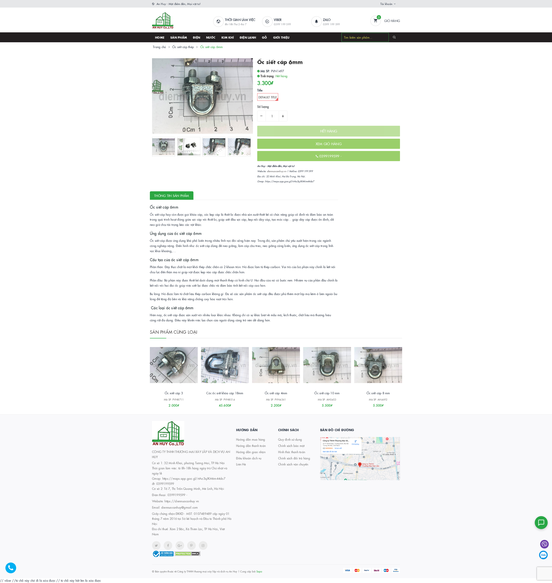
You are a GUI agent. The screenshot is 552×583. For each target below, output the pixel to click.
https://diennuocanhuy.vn (182, 501)
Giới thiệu (281, 37)
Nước (210, 37)
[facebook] (168, 545)
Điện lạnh (248, 37)
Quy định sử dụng (290, 439)
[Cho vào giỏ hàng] (168, 403)
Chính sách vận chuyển (293, 464)
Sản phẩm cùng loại (174, 332)
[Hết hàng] (270, 403)
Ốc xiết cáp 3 (174, 393)
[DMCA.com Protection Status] (187, 553)
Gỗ (264, 37)
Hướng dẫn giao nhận (250, 452)
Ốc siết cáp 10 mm (327, 393)
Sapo (259, 571)
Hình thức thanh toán (291, 452)
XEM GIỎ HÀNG (329, 143)
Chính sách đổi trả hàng (294, 458)
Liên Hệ (241, 464)
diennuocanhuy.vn (276, 171)
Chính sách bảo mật (291, 445)
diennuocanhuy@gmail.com (179, 507)
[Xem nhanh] (178, 403)
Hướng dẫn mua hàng (250, 439)
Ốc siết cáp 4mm (276, 393)
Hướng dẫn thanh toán (251, 445)
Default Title (268, 97)
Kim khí (227, 37)
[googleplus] (180, 545)
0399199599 (329, 156)
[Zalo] (543, 555)
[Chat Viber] (544, 544)
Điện (196, 37)
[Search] (394, 37)
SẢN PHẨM (178, 37)
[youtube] (191, 545)
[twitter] (156, 545)
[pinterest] (203, 545)
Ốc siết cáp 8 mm (378, 393)
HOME (159, 37)
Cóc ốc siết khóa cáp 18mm (224, 393)
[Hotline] (13, 570)
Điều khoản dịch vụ (249, 458)
